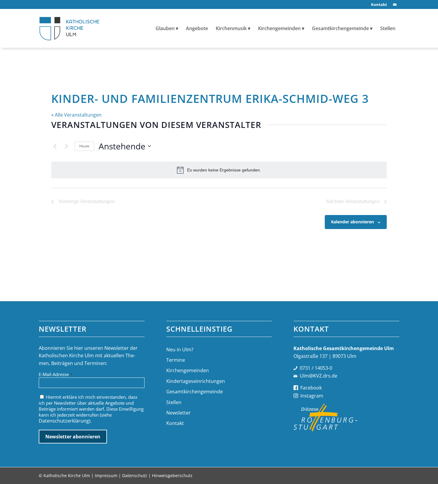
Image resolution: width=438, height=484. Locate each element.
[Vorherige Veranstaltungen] (54, 146)
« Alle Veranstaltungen (76, 115)
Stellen (173, 402)
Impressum (106, 475)
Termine (175, 360)
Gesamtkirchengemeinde (194, 391)
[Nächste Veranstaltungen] (66, 146)
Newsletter (178, 412)
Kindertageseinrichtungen (195, 381)
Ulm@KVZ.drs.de (318, 375)
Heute (84, 146)
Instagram (311, 395)
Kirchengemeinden (187, 370)
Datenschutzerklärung (64, 420)
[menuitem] (377, 4)
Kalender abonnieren (352, 222)
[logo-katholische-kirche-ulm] (69, 28)
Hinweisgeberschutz (172, 475)
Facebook (311, 387)
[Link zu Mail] (394, 4)
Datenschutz (134, 475)
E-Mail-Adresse (55, 374)
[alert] (219, 170)
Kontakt (175, 423)
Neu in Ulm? (179, 349)
